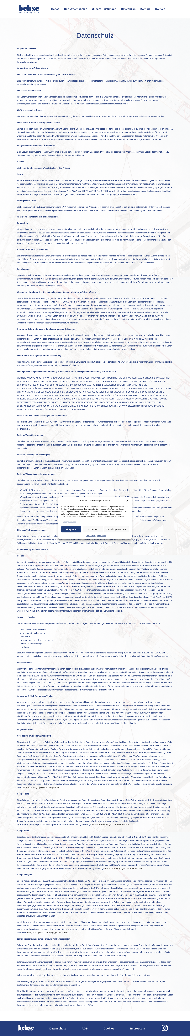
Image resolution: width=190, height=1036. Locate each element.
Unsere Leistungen (104, 8)
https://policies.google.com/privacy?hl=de (41, 787)
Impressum (101, 535)
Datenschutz (91, 535)
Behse (55, 8)
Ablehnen (93, 529)
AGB (85, 1028)
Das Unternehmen (75, 8)
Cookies (109, 1028)
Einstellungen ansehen (116, 529)
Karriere (145, 8)
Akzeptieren (71, 529)
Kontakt (160, 8)
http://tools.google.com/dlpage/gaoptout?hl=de (48, 933)
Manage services (69, 522)
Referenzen (128, 8)
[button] (127, 500)
